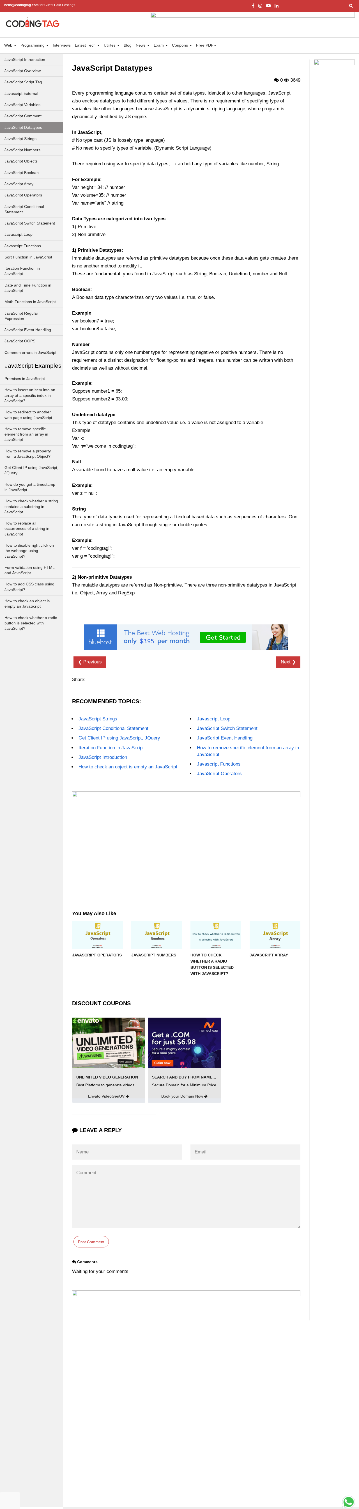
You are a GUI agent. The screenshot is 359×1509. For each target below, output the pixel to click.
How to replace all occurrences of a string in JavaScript (26, 528)
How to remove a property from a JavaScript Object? (27, 454)
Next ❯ (288, 662)
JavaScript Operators (23, 195)
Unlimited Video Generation (107, 1077)
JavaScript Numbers (22, 150)
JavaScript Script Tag (23, 82)
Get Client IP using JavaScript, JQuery (31, 470)
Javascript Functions (22, 246)
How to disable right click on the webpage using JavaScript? (29, 550)
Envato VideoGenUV (107, 1096)
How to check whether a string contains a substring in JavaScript (31, 506)
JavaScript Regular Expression (21, 316)
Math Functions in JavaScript (30, 302)
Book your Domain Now (182, 1096)
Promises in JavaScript (24, 379)
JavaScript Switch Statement (29, 223)
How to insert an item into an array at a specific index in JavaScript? (29, 395)
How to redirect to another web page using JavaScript (28, 415)
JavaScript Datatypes (23, 127)
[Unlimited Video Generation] (108, 1042)
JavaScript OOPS (19, 341)
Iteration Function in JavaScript (22, 271)
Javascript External (21, 93)
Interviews (62, 45)
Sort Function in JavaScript (28, 257)
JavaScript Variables (22, 105)
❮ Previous (90, 662)
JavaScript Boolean (21, 173)
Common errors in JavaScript (30, 353)
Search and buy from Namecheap (189, 1077)
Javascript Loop (18, 234)
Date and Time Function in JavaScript (27, 288)
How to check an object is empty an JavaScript (27, 603)
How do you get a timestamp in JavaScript (29, 487)
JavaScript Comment (23, 116)
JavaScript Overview (22, 71)
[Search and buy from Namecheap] (184, 1042)
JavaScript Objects (21, 161)
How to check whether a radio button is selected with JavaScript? (30, 623)
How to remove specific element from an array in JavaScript (26, 434)
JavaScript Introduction (24, 60)
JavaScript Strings (20, 139)
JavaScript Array (18, 184)
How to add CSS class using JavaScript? (29, 587)
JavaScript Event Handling (27, 330)
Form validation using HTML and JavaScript (29, 570)
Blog (128, 45)
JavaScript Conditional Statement (24, 209)
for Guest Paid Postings (39, 5)
